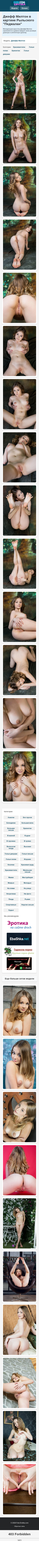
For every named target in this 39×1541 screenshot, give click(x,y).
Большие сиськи (11, 829)
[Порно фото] (19, 940)
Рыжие (27, 899)
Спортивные (11, 905)
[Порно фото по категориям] (19, 952)
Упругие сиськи (27, 905)
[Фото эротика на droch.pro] (19, 926)
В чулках (27, 841)
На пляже (11, 888)
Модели (14, 8)
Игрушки (27, 859)
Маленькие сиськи (27, 871)
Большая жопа (27, 823)
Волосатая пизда (11, 847)
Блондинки (11, 823)
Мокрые (11, 883)
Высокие (27, 846)
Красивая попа (19, 47)
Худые (11, 910)
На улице (27, 888)
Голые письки (27, 854)
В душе (27, 836)
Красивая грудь (27, 865)
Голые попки (11, 859)
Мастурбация (27, 877)
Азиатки (11, 817)
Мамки (11, 877)
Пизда (11, 899)
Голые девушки (11, 854)
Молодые (27, 883)
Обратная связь (19, 1526)
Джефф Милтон (18, 41)
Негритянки (11, 894)
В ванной (11, 836)
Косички (11, 865)
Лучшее (25, 8)
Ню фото (27, 894)
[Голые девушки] (20, 3)
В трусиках (11, 841)
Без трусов (27, 817)
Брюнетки (16, 51)
